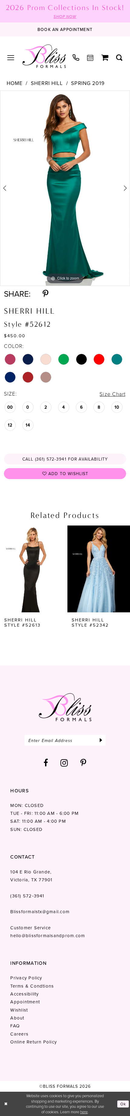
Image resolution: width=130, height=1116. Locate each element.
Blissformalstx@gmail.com (40, 911)
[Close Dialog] (5, 1104)
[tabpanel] (65, 188)
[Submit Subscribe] (101, 740)
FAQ (15, 1025)
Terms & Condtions (32, 986)
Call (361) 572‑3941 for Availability (65, 459)
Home (15, 83)
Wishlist (19, 1010)
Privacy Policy (26, 978)
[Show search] (119, 58)
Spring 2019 (88, 83)
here (84, 1112)
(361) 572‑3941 (27, 896)
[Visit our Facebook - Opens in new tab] (46, 763)
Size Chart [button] (112, 394)
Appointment (25, 1002)
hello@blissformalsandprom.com (47, 935)
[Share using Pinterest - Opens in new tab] (45, 294)
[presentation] (31, 569)
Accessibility (24, 994)
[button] (10, 58)
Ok (123, 1104)
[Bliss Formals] (44, 56)
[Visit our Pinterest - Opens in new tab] (83, 763)
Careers (19, 1034)
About (17, 1018)
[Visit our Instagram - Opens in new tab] (64, 763)
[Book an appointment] (90, 58)
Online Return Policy (33, 1042)
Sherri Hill (47, 83)
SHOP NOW (65, 16)
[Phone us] (76, 58)
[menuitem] (10, 58)
